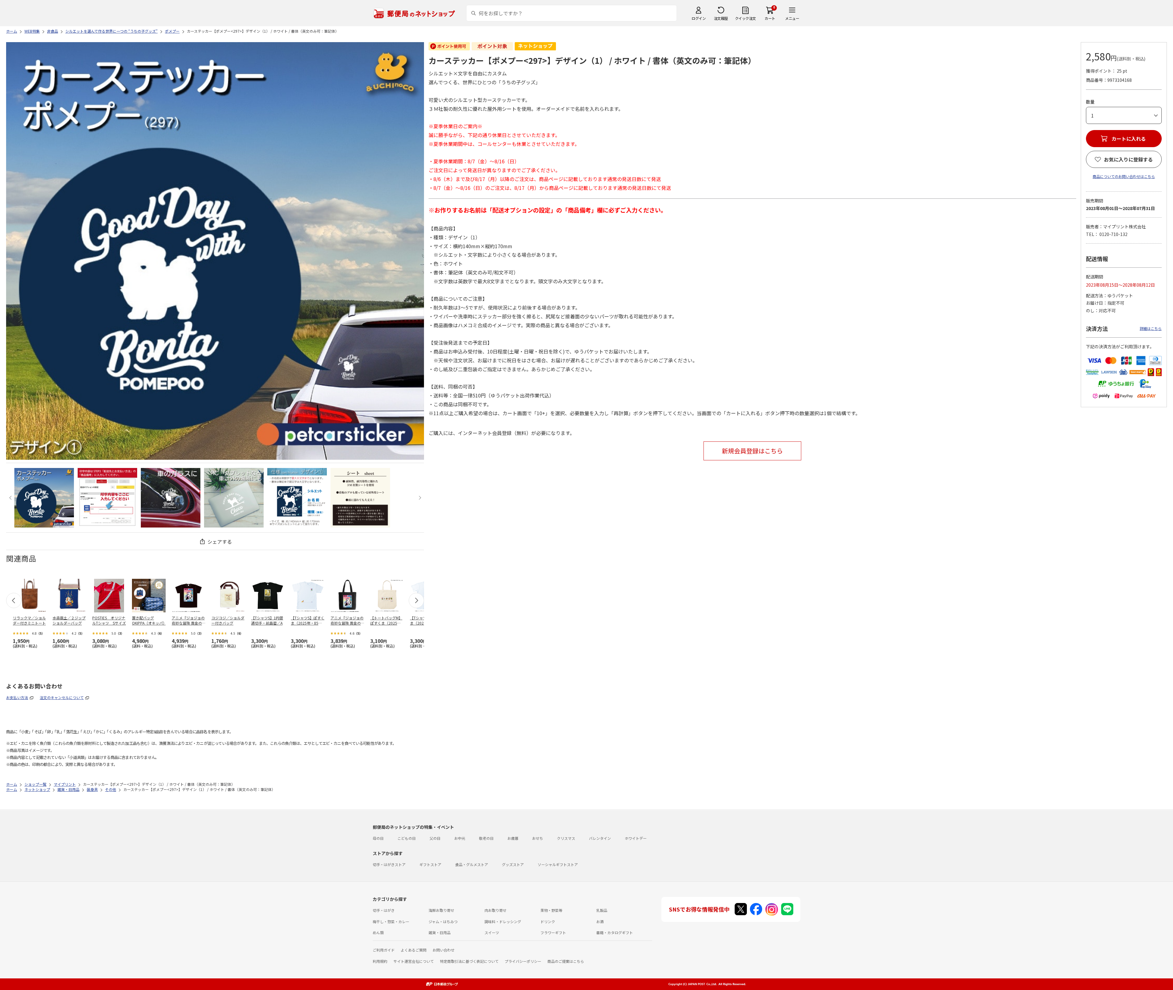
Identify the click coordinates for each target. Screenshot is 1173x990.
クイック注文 (745, 18)
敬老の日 (486, 838)
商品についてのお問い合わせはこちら (1124, 176)
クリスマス (566, 838)
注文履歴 (721, 18)
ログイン (699, 18)
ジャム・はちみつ (443, 921)
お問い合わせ (444, 949)
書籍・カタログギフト (614, 932)
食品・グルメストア (471, 864)
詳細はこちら (1151, 328)
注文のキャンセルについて (62, 697)
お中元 (459, 838)
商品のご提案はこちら (565, 961)
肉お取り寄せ (495, 910)
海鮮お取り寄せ (441, 910)
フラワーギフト (553, 932)
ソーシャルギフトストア (558, 864)
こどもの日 (406, 838)
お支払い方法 (17, 697)
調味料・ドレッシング (502, 921)
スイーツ (491, 932)
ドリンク (547, 921)
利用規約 (380, 961)
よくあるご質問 (413, 949)
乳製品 (601, 910)
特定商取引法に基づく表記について (469, 961)
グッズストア (513, 864)
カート (770, 18)
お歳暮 (512, 838)
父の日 (434, 838)
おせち (537, 838)
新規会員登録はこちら (752, 450)
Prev (11, 498)
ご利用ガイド (384, 949)
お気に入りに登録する (1128, 159)
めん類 (378, 932)
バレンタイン (600, 838)
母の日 (378, 838)
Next (419, 498)
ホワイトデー (636, 838)
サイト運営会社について (413, 961)
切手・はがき (384, 910)
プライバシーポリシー (523, 961)
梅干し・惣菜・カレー (391, 921)
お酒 (600, 921)
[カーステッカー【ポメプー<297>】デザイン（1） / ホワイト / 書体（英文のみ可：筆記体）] (44, 498)
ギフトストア (430, 864)
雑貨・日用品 (440, 932)
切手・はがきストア (389, 864)
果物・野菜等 (551, 910)
